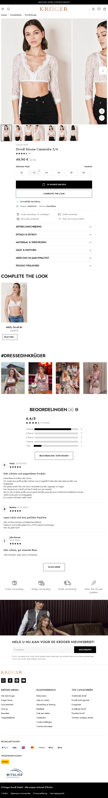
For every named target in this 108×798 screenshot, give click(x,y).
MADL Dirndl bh (14, 327)
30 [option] (22, 172)
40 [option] (83, 172)
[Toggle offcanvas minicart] (104, 9)
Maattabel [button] (88, 166)
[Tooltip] (76, 409)
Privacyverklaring (40, 793)
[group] (54, 171)
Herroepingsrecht (57, 793)
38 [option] (71, 172)
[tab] (54, 227)
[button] (24, 286)
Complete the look (54, 193)
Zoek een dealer (43, 713)
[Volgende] (103, 71)
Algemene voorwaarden (21, 793)
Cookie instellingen (44, 722)
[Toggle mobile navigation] (3, 9)
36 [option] (59, 172)
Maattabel (40, 709)
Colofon (4, 793)
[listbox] (54, 172)
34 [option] (46, 172)
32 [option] (34, 172)
